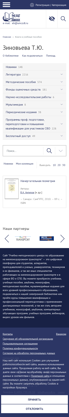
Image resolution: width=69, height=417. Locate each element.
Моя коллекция (24, 163)
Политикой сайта (40, 376)
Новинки (8, 163)
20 (59, 165)
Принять (34, 399)
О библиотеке (11, 55)
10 (54, 165)
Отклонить (34, 409)
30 (63, 165)
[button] (6, 238)
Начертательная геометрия (37, 181)
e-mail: (6, 23)
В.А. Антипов (27, 192)
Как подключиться (32, 55)
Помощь (50, 55)
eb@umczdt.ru (20, 23)
